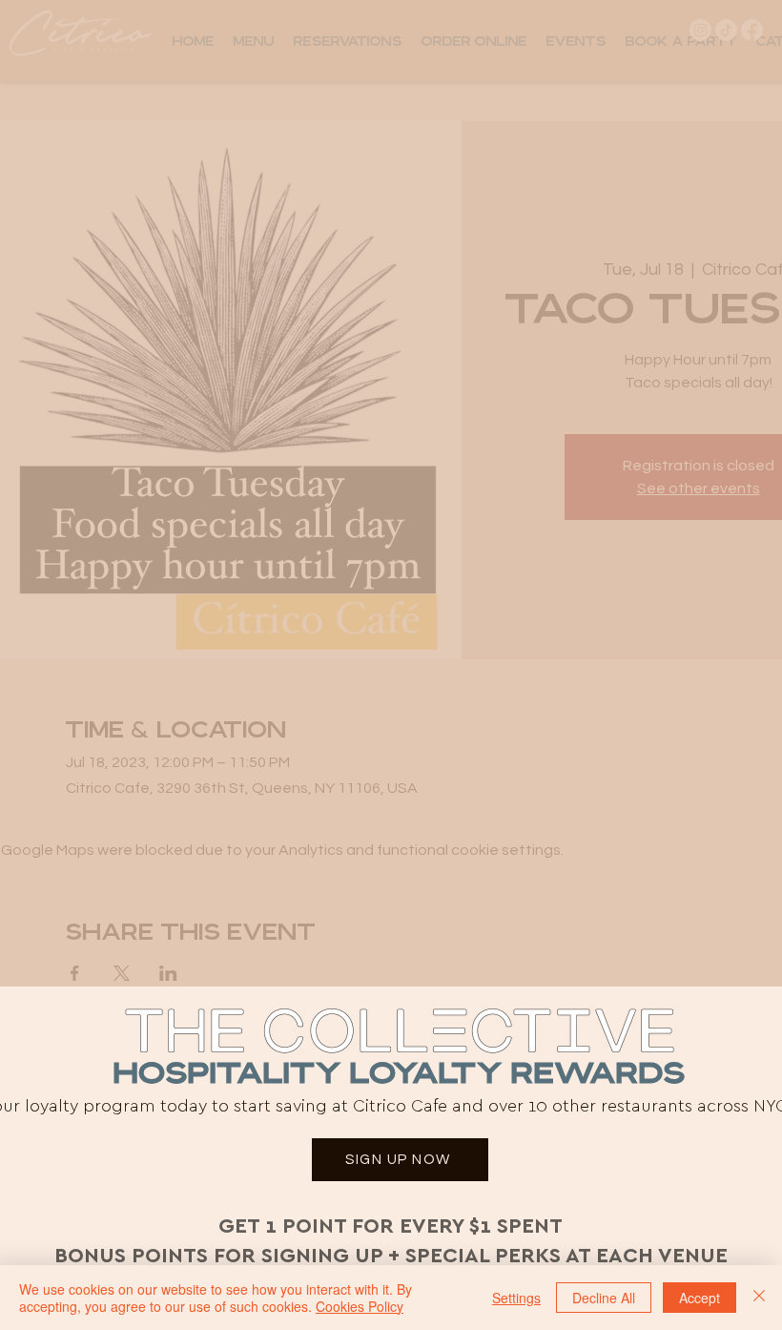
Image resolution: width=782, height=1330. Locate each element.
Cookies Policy (359, 1306)
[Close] (759, 1297)
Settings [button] (516, 1297)
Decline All (603, 1297)
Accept (699, 1297)
